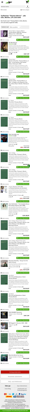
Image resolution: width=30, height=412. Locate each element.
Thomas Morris (19, 61)
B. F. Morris (15, 101)
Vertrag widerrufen (15, 372)
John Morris (17, 277)
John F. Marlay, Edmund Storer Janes (19, 223)
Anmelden (4, 9)
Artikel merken (5, 40)
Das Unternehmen (22, 386)
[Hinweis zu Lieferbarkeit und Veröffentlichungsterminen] (16, 52)
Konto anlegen (25, 9)
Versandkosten (11, 399)
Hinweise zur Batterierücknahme (15, 402)
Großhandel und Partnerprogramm (22, 389)
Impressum (19, 401)
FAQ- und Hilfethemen (15, 381)
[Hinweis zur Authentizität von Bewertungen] (15, 44)
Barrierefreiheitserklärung (10, 401)
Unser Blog (8, 388)
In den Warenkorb (23, 39)
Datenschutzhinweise (20, 399)
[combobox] (13, 6)
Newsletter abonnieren (15, 376)
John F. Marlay (17, 153)
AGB (6, 399)
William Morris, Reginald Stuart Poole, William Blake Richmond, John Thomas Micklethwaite (19, 336)
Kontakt (24, 401)
